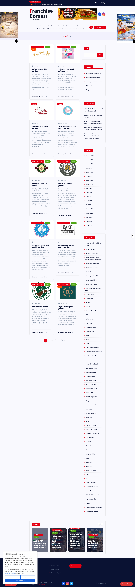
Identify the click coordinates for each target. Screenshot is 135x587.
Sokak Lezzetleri (91, 468)
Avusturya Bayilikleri (92, 266)
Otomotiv (89, 444)
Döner (88, 305)
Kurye (88, 419)
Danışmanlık (89, 296)
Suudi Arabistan (91, 481)
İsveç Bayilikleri (90, 374)
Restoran (88, 448)
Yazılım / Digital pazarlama (94, 505)
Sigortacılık (89, 464)
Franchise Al (75, 564)
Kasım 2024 (89, 211)
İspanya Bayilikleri (91, 370)
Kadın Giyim (89, 391)
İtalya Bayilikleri (91, 382)
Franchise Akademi (75, 27)
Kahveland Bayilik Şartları (65, 183)
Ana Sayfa (43, 24)
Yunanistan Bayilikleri (92, 509)
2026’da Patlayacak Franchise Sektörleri (75, 542)
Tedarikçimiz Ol (40, 27)
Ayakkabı (88, 270)
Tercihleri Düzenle (13, 577)
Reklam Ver (50, 27)
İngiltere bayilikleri (91, 366)
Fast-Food (89, 321)
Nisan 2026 (89, 162)
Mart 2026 (89, 166)
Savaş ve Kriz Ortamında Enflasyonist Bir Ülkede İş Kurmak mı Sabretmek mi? (92, 134)
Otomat (88, 440)
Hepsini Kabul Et (20, 580)
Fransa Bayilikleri (91, 325)
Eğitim (88, 313)
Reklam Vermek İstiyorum (94, 84)
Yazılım (88, 501)
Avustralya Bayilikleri (92, 262)
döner (88, 301)
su (86, 476)
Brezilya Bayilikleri (91, 278)
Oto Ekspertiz (90, 436)
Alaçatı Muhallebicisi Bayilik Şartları (40, 244)
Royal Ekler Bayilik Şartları (65, 306)
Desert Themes (41, 582)
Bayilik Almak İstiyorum (93, 76)
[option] (40, 538)
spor (87, 472)
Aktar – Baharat (90, 247)
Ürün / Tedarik (90, 489)
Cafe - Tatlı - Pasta (37, 45)
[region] (20, 567)
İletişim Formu (90, 88)
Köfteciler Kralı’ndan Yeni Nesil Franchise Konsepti (93, 541)
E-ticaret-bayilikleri (91, 309)
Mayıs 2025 (89, 195)
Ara (87, 47)
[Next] (102, 522)
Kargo (88, 399)
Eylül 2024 (89, 219)
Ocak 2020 (89, 223)
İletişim (85, 27)
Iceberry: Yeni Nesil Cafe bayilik (66, 68)
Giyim (87, 337)
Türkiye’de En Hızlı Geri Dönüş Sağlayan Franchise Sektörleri (39, 540)
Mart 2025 (89, 199)
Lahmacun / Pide (91, 423)
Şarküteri (88, 460)
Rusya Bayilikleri (91, 452)
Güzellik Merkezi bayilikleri (94, 350)
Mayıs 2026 (89, 158)
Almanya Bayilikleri (92, 251)
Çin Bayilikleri (90, 292)
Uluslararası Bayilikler (92, 485)
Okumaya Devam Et (39, 95)
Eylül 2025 (89, 190)
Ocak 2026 (89, 174)
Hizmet (88, 358)
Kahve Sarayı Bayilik (40, 305)
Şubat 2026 (89, 170)
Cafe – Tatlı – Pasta (91, 282)
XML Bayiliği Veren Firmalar (94, 493)
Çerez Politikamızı (10, 573)
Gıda (33, 47)
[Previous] (99, 522)
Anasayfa (65, 34)
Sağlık (87, 456)
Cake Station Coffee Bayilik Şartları (66, 244)
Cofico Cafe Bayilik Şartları (39, 68)
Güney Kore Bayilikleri (92, 346)
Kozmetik (89, 407)
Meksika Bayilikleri (91, 427)
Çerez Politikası (55, 567)
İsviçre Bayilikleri (91, 378)
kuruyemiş (89, 415)
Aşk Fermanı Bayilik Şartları (40, 125)
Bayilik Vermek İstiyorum (93, 71)
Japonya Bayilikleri (91, 386)
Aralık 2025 (89, 178)
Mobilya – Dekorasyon (92, 431)
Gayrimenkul (90, 329)
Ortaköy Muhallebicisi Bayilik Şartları (67, 125)
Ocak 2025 (89, 203)
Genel (47, 45)
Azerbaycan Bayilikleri (92, 274)
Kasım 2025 (89, 182)
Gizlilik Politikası (56, 564)
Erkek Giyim (89, 317)
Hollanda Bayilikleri (92, 362)
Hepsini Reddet (28, 577)
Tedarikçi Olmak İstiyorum (94, 80)
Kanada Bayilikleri (91, 395)
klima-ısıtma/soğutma (92, 403)
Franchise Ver (70, 24)
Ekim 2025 (89, 186)
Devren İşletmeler (82, 24)
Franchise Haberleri (62, 27)
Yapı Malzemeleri (91, 497)
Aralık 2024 (89, 207)
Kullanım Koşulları (56, 571)
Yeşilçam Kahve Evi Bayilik (39, 183)
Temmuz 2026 (90, 154)
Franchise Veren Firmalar (55, 24)
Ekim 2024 (89, 215)
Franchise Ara (99, 25)
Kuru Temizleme (91, 411)
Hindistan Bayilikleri (92, 354)
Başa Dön (101, 581)
